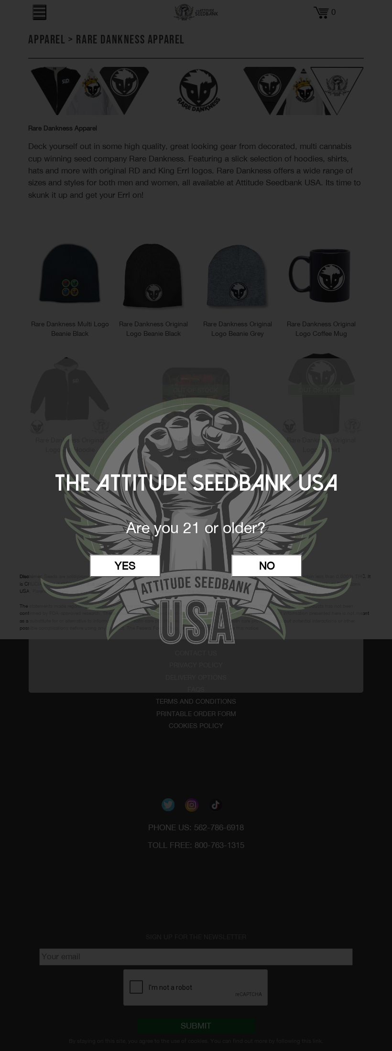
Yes (125, 565)
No (267, 565)
